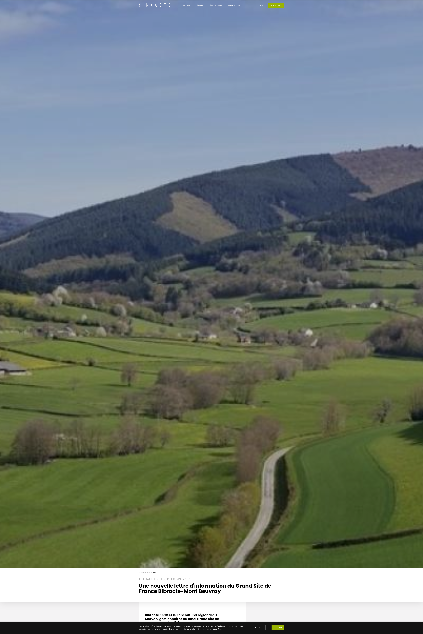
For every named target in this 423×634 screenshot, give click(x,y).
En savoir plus (190, 629)
